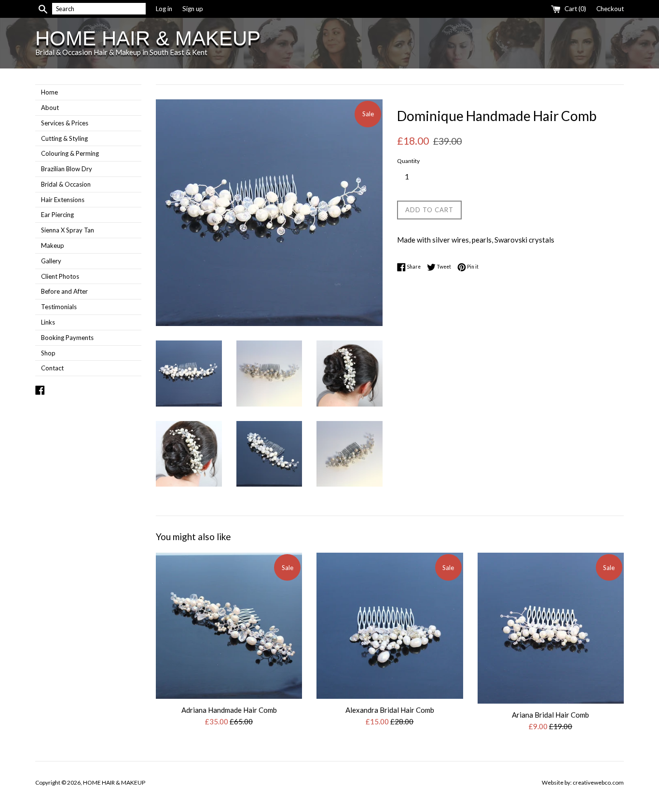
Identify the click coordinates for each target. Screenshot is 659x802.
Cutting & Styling (64, 138)
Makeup (52, 245)
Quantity (408, 160)
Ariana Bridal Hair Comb (550, 714)
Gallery (51, 261)
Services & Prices (64, 123)
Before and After (64, 291)
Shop (48, 353)
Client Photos (60, 276)
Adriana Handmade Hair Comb (229, 709)
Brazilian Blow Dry (66, 169)
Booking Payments (67, 337)
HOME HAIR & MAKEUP (148, 38)
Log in (164, 9)
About (50, 107)
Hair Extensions (62, 200)
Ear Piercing (57, 214)
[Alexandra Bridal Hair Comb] (389, 626)
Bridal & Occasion (66, 184)
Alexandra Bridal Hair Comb (389, 709)
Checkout (610, 9)
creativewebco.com (598, 782)
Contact (52, 368)
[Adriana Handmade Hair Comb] (229, 626)
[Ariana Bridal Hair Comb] (551, 628)
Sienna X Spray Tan (67, 230)
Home (49, 92)
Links (48, 322)
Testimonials (59, 307)
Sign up (192, 9)
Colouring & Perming (70, 153)
